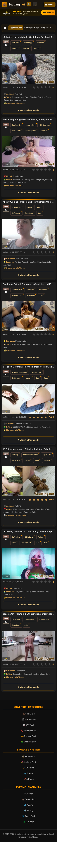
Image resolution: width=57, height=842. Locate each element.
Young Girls (16, 131)
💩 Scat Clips (28, 714)
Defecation (16, 213)
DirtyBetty (29, 537)
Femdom (47, 460)
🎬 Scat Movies (28, 719)
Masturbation (17, 290)
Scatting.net (15, 27)
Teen (46, 378)
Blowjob (15, 48)
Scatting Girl (17, 125)
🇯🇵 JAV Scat (28, 725)
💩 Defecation (28, 799)
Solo (39, 213)
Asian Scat (16, 460)
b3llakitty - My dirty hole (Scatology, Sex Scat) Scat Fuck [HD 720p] (28, 37)
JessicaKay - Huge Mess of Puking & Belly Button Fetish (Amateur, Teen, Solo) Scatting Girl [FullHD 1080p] (28, 119)
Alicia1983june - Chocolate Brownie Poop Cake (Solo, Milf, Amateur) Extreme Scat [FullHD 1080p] (28, 201)
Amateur (44, 131)
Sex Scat (40, 42)
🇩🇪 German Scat (28, 736)
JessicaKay (30, 125)
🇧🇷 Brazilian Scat (28, 741)
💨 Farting (28, 810)
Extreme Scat (17, 207)
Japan (28, 378)
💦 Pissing (28, 805)
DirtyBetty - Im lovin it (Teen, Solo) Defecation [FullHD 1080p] (28, 531)
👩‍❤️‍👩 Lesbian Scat (28, 762)
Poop (39, 207)
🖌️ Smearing (28, 767)
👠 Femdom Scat (28, 730)
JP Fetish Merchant (19, 372)
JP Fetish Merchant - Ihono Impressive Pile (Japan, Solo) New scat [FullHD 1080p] (28, 366)
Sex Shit (26, 48)
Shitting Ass (45, 125)
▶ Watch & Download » (28, 110)
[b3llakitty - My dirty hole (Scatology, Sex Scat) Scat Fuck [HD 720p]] (28, 69)
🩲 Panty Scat (28, 816)
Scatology (28, 42)
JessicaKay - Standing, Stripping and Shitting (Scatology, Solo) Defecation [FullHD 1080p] (28, 614)
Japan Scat (47, 455)
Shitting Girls (31, 131)
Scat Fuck (15, 42)
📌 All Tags (29, 779)
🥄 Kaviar (28, 793)
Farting (29, 207)
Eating (36, 48)
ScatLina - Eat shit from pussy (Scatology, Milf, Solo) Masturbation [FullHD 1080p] (28, 284)
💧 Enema (28, 773)
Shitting (15, 455)
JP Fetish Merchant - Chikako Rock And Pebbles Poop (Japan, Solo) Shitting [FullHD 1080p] (28, 449)
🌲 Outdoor (28, 821)
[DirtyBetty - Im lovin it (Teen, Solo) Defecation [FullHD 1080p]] (28, 563)
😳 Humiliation (28, 756)
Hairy (37, 460)
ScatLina (30, 290)
